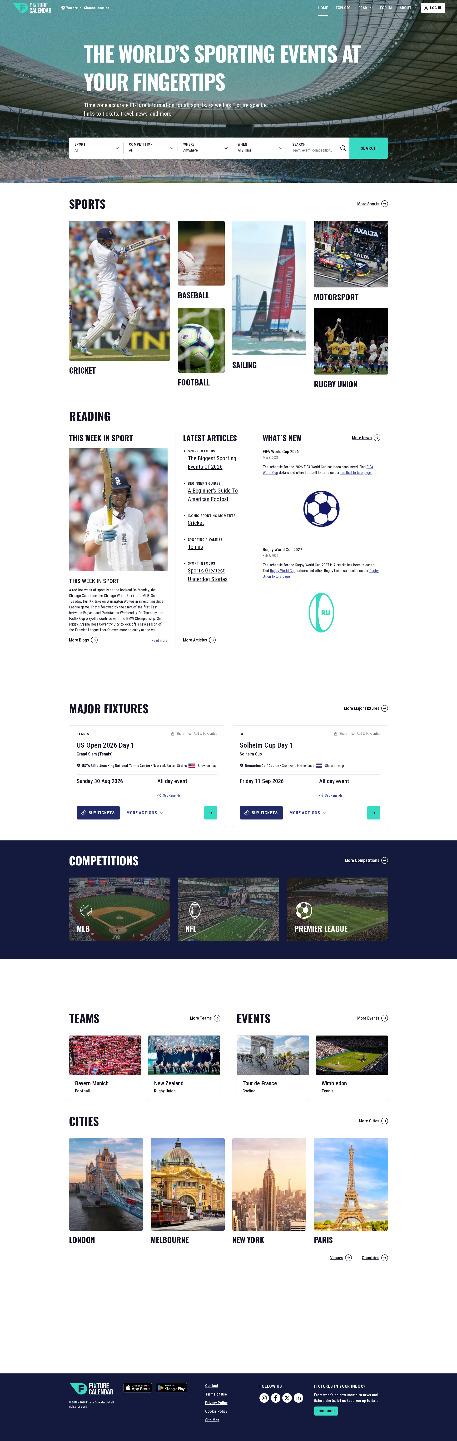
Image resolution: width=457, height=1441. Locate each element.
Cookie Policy (216, 1411)
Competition (141, 144)
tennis (195, 546)
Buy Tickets (102, 812)
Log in (436, 8)
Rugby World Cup (282, 570)
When (242, 144)
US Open (89, 745)
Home (323, 8)
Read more (159, 640)
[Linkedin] (298, 1398)
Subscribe (326, 1411)
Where (189, 144)
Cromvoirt (289, 766)
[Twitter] (287, 1398)
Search (299, 144)
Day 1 (126, 745)
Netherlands (305, 766)
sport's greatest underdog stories (208, 574)
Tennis (83, 734)
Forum (386, 8)
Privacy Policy (216, 1403)
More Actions (141, 812)
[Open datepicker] (280, 148)
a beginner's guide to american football (213, 495)
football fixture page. (356, 472)
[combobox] (91, 150)
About (406, 8)
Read (362, 8)
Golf (244, 734)
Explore (343, 8)
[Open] (117, 148)
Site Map (212, 1420)
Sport (80, 144)
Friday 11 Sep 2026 (262, 781)
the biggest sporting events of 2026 (212, 462)
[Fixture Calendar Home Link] (31, 8)
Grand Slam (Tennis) (95, 753)
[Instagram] (264, 1398)
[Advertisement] (228, 673)
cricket (196, 523)
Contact (211, 1385)
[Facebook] (275, 1398)
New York (159, 766)
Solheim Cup (258, 745)
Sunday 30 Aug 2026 (100, 781)
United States (177, 766)
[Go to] (210, 812)
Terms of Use (216, 1394)
